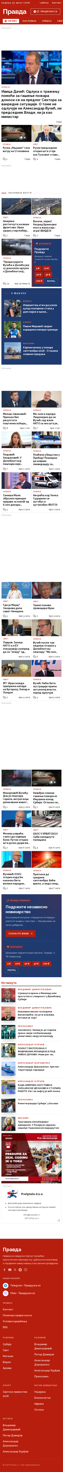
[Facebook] (4, 1269)
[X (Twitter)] (15, 1269)
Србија (47, 21)
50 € (48, 274)
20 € (38, 274)
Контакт (57, 2)
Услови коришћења (15, 1321)
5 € (38, 268)
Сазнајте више (18, 933)
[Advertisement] (31, 39)
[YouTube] (10, 1269)
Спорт (7, 1385)
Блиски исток (42, 1397)
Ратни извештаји (45, 1385)
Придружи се (49, 11)
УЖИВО (12, 21)
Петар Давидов (44, 1354)
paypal (51, 281)
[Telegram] (20, 1269)
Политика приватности (17, 1315)
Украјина (40, 1391)
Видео (7, 1362)
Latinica (44, 2)
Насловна (29, 21)
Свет (6, 1350)
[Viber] (25, 1269)
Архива (7, 1368)
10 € (46, 268)
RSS (5, 1327)
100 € (39, 281)
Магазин (8, 1356)
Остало (39, 1409)
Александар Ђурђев (47, 1370)
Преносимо (41, 1376)
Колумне (40, 1338)
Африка (39, 1403)
